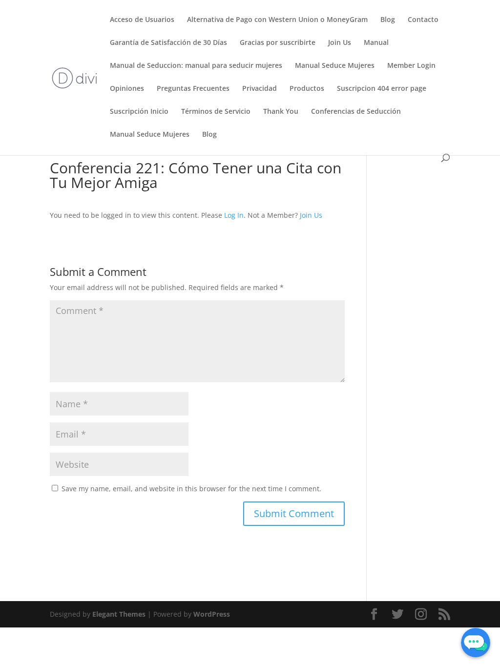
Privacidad (259, 89)
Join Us (339, 43)
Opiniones (127, 89)
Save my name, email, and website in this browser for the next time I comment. (191, 488)
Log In (234, 215)
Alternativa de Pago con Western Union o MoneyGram (277, 20)
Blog (387, 20)
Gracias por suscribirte (277, 43)
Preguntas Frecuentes (193, 89)
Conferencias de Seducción (356, 112)
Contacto (423, 20)
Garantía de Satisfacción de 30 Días (168, 43)
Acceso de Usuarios (142, 20)
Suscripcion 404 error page (381, 89)
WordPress (211, 614)
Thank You (280, 112)
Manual (376, 43)
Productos (307, 89)
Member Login (411, 66)
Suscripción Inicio (139, 112)
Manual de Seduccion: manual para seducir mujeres (196, 66)
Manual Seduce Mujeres (335, 66)
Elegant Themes (119, 614)
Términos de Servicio (215, 112)
